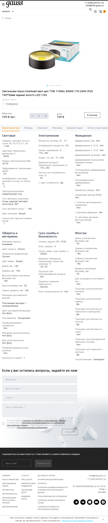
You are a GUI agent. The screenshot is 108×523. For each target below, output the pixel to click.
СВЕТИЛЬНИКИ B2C (9, 494)
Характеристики (10, 128)
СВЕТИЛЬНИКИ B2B (10, 507)
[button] (47, 85)
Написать (69, 432)
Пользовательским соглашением (32, 428)
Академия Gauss (25, 497)
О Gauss (25, 476)
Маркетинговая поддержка (28, 484)
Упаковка (57, 128)
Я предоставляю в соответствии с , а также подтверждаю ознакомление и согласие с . (37, 424)
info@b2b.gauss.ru (95, 6)
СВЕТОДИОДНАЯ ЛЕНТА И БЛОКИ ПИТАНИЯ (9, 500)
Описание (42, 128)
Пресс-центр (26, 480)
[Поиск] (90, 9)
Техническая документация (50, 480)
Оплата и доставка (97, 128)
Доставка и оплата (46, 476)
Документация (75, 128)
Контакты (42, 483)
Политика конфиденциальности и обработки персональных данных (53, 489)
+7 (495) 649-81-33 (94, 3)
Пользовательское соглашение (52, 496)
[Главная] (13, 4)
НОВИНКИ (6, 476)
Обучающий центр (26, 491)
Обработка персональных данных (77, 521)
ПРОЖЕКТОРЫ (8, 490)
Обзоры (28, 128)
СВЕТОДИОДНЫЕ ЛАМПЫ (9, 484)
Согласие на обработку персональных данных (44, 420)
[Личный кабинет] (95, 11)
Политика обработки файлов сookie (51, 501)
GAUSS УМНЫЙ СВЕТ (10, 480)
